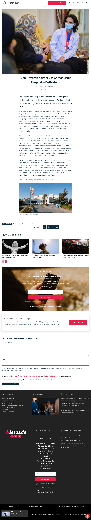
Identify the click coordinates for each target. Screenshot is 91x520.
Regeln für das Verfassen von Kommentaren (27, 376)
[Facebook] (73, 3)
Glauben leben (40, 86)
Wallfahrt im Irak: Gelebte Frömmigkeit (70, 440)
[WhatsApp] (57, 227)
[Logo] (16, 432)
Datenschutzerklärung (53, 376)
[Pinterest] (53, 227)
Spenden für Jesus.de (8, 409)
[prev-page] (3, 261)
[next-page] (6, 261)
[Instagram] (78, 3)
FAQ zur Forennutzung (8, 407)
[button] (69, 3)
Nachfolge (52, 86)
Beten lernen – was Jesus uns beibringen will (72, 435)
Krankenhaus (40, 223)
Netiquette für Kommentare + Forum (12, 405)
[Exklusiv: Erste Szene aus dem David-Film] (45, 246)
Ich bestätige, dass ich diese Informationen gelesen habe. (46, 306)
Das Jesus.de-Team (7, 402)
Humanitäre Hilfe (30, 223)
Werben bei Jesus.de (8, 411)
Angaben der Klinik (26, 167)
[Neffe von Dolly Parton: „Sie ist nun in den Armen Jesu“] (15, 246)
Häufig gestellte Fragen (8, 403)
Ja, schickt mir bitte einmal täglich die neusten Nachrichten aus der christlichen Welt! (29, 380)
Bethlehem (16, 223)
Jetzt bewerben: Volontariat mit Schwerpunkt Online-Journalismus (45, 411)
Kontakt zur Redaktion (8, 398)
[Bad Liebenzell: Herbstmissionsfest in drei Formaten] (75, 246)
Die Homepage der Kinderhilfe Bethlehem (38, 180)
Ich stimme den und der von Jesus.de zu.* (37, 376)
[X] (83, 3)
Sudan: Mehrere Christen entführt (69, 437)
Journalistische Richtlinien (9, 400)
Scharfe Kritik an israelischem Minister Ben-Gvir (72, 443)
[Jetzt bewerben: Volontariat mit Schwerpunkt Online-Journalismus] (46, 406)
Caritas (22, 223)
